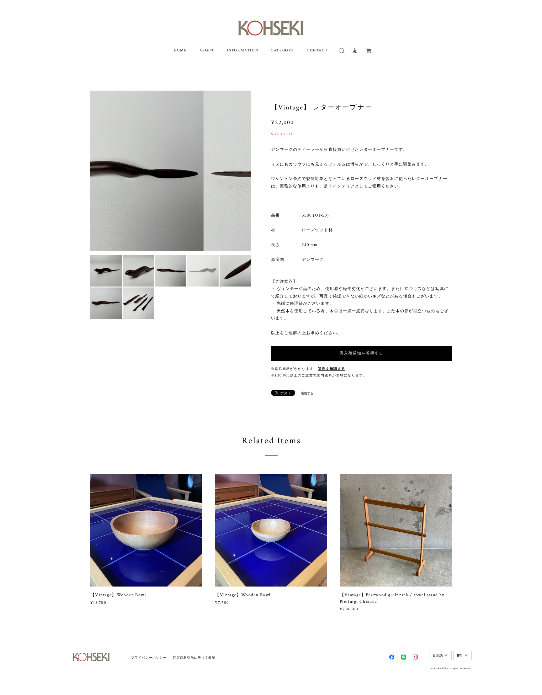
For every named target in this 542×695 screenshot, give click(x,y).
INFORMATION (242, 50)
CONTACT (317, 50)
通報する (307, 393)
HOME (180, 50)
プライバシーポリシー (149, 657)
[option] (170, 171)
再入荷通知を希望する (361, 353)
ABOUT (207, 50)
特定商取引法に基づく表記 (194, 657)
